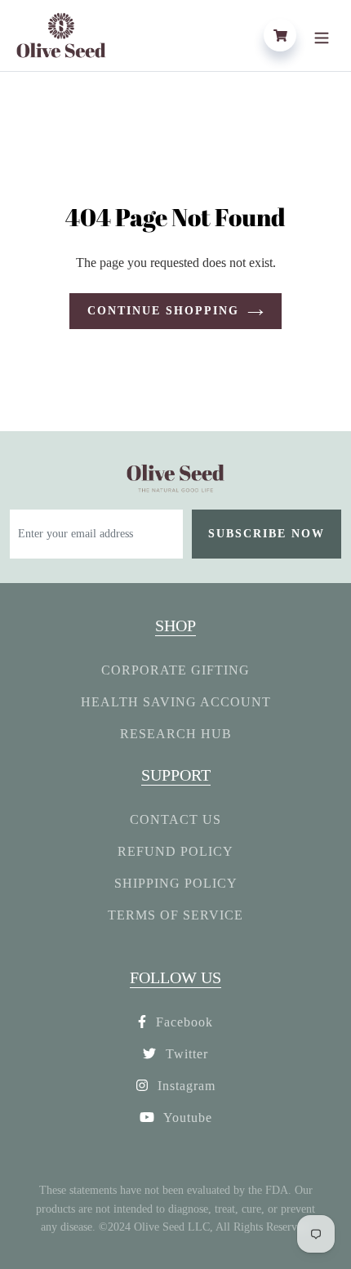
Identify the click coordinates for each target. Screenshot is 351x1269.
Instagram (184, 1086)
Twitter (185, 1054)
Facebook (182, 1022)
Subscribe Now (266, 534)
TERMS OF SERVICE (175, 915)
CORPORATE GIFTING (175, 670)
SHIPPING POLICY (176, 883)
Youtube (186, 1117)
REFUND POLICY (175, 851)
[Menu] (321, 35)
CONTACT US (175, 819)
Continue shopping (163, 311)
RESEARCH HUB (176, 734)
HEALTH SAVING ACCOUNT (176, 702)
